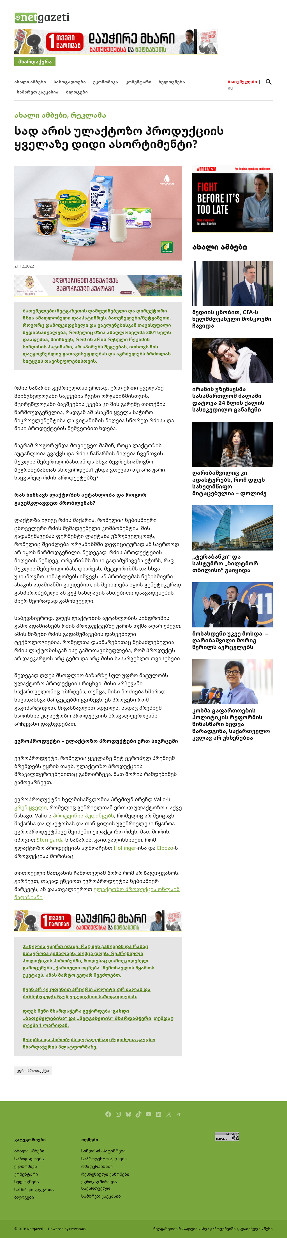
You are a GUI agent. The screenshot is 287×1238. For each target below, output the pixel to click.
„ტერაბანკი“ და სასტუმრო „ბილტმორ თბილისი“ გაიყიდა (225, 563)
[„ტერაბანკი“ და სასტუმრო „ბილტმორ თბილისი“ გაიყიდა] (232, 528)
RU (230, 88)
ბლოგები (77, 92)
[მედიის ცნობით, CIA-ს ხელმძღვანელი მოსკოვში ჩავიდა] (232, 284)
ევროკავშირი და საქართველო (99, 1185)
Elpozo (165, 847)
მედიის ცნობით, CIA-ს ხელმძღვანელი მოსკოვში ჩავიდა (231, 318)
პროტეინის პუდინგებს (83, 815)
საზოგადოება (70, 81)
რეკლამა (88, 115)
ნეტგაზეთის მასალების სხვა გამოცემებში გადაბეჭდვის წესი (213, 1228)
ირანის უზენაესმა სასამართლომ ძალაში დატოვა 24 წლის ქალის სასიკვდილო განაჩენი (228, 399)
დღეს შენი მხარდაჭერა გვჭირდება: (68, 1011)
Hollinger (125, 847)
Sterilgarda (50, 839)
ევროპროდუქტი (33, 1070)
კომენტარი (138, 81)
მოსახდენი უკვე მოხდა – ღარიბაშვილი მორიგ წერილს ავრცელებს (230, 640)
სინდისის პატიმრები (103, 1151)
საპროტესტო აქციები (104, 1158)
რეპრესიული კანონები (105, 1174)
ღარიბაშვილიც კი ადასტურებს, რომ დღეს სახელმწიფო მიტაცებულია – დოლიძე (229, 483)
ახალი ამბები (30, 81)
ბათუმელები (242, 81)
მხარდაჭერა (35, 61)
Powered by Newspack (67, 1228)
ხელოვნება (172, 81)
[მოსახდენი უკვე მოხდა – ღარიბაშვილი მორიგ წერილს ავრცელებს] (232, 605)
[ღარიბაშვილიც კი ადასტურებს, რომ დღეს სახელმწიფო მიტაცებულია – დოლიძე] (232, 445)
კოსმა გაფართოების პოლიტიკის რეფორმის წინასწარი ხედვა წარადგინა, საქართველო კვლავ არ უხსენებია (231, 723)
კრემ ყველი (30, 807)
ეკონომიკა (105, 81)
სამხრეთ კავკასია (37, 92)
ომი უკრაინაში (97, 1166)
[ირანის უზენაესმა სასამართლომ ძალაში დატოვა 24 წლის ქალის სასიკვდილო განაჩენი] (232, 361)
